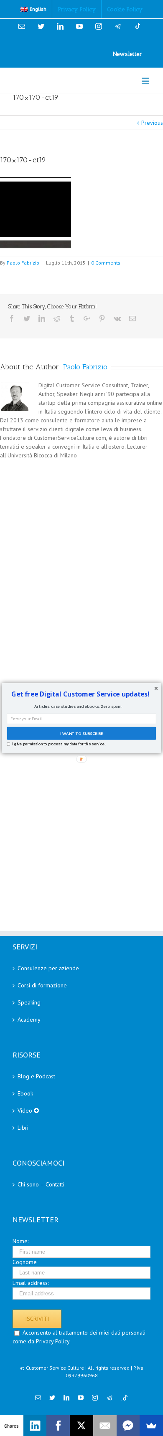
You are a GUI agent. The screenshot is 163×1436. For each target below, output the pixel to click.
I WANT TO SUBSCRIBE (81, 733)
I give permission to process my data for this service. (58, 743)
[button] (80, 694)
